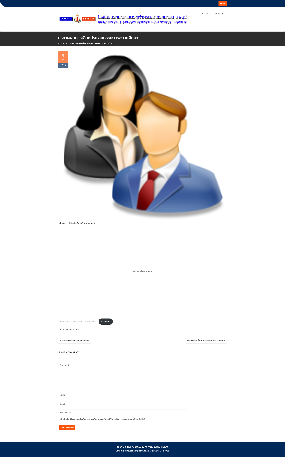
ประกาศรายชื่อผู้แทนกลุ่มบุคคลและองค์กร (205, 340)
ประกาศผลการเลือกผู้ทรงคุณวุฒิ (76, 340)
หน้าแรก (205, 13)
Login (222, 3)
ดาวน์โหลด (105, 321)
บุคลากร (218, 13)
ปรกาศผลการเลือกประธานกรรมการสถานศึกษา (78, 321)
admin (64, 223)
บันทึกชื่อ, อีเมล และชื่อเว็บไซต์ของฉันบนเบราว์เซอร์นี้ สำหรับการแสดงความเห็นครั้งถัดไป (103, 419)
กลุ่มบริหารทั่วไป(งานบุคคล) (83, 223)
